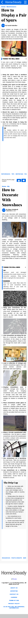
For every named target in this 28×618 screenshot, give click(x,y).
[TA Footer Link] (14, 578)
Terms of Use (14, 600)
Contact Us (14, 594)
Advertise (14, 591)
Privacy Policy (14, 603)
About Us (13, 588)
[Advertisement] (14, 158)
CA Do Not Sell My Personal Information (14, 607)
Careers (14, 597)
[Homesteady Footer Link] (14, 573)
